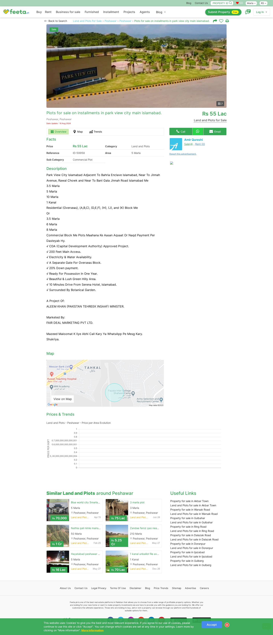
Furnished (92, 12)
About (65, 588)
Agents (145, 12)
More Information (92, 630)
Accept (212, 624)
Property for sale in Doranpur (187, 543)
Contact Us (201, 2)
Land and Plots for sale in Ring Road (192, 530)
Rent (48, 12)
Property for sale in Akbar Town (189, 501)
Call (182, 131)
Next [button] (219, 66)
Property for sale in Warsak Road (190, 509)
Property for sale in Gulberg (187, 560)
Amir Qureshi (193, 140)
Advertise (190, 588)
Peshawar (110, 20)
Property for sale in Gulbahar (187, 518)
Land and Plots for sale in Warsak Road (194, 513)
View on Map (62, 399)
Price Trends (161, 588)
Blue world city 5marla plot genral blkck (95, 502)
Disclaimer (135, 588)
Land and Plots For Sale (87, 20)
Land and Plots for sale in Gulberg (190, 565)
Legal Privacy (98, 588)
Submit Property (222, 12)
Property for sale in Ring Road (188, 526)
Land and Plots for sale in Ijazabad (191, 556)
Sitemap (176, 588)
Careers (204, 588)
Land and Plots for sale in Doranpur (191, 548)
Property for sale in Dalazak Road (190, 535)
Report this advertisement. (182, 153)
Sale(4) (188, 144)
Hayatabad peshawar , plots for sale (93, 553)
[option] (136, 66)
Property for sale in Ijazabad (187, 552)
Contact (80, 588)
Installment (111, 12)
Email (217, 131)
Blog (188, 2)
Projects (129, 12)
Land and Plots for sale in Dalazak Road (194, 539)
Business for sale (68, 12)
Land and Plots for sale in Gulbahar (191, 522)
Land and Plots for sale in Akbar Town (193, 505)
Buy (39, 12)
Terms (118, 588)
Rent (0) (200, 144)
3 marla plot (137, 502)
